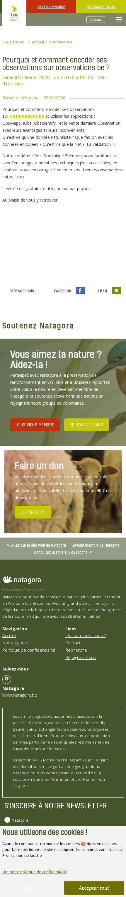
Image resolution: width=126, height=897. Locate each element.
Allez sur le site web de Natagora (38, 545)
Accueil (9, 635)
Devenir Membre (51, 6)
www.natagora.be (19, 695)
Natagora (20, 820)
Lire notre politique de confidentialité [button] (35, 871)
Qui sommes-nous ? (85, 635)
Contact (96, 19)
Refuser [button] (32, 887)
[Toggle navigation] (119, 19)
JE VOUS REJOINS (86, 424)
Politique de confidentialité (28, 650)
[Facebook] (6, 679)
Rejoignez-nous (101, 6)
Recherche (76, 650)
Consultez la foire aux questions (61, 552)
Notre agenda (16, 643)
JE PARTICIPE (32, 512)
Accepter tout (94, 887)
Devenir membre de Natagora (96, 545)
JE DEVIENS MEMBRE (35, 424)
